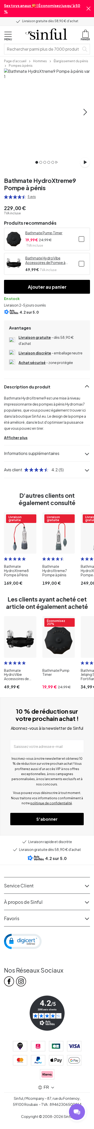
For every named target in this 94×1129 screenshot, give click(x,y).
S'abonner (47, 819)
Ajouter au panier (47, 287)
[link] (15, 60)
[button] (88, 9)
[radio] (6, 197)
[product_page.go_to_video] (85, 162)
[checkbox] (81, 239)
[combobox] (42, 49)
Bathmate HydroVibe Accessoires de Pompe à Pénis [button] (45, 260)
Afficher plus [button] (16, 437)
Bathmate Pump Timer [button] (43, 232)
